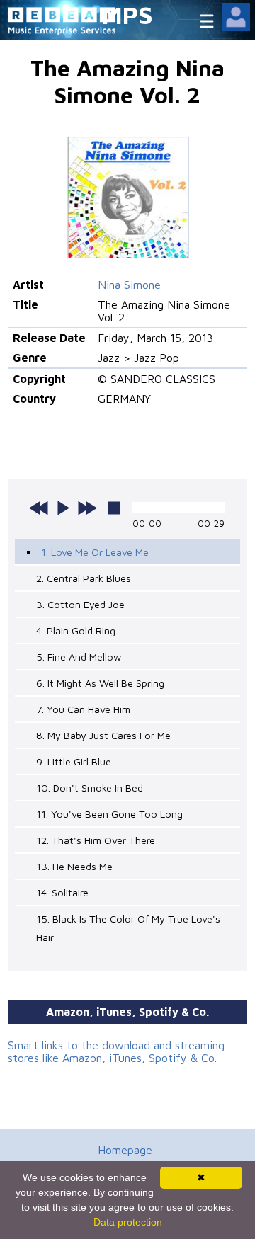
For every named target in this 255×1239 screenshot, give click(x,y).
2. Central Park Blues (83, 578)
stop (114, 508)
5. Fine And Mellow (78, 657)
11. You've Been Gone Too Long (109, 814)
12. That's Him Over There (95, 840)
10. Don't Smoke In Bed (89, 788)
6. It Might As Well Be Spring (100, 683)
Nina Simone (129, 284)
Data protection (128, 1222)
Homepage (125, 1149)
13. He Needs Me (74, 866)
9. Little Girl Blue (73, 761)
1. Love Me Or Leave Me (95, 552)
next (87, 508)
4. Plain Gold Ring (75, 630)
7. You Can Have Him (83, 709)
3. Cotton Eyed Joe (80, 604)
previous (39, 508)
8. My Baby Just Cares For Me (103, 735)
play (63, 507)
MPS (127, 14)
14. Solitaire (62, 892)
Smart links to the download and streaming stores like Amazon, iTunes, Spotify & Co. (116, 1051)
